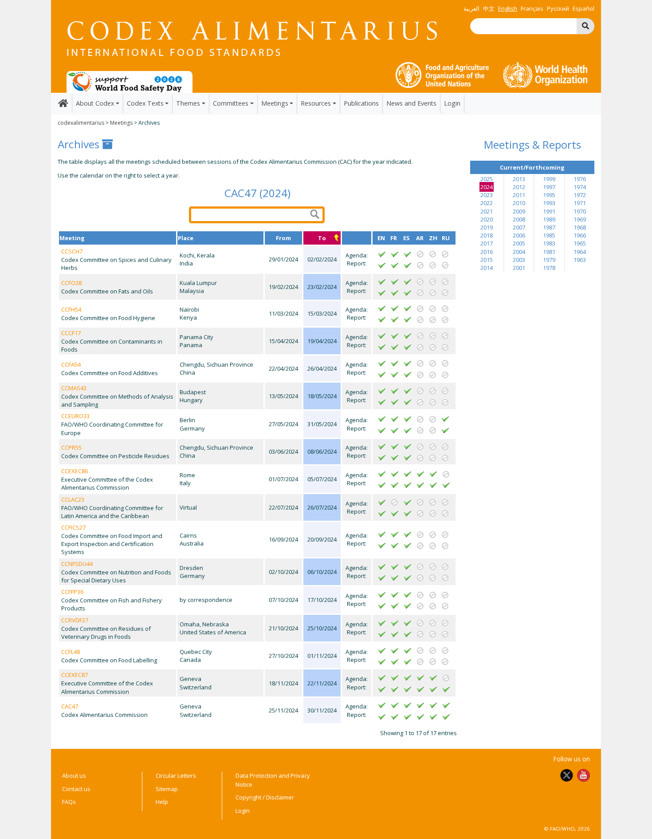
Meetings (121, 123)
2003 (519, 260)
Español (583, 8)
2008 (519, 219)
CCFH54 (71, 309)
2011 (519, 195)
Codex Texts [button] (145, 103)
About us (74, 776)
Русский (558, 8)
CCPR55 (71, 447)
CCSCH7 (71, 251)
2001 (519, 268)
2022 (486, 203)
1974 (579, 187)
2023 (486, 195)
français (532, 8)
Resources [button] (316, 103)
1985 (549, 235)
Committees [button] (230, 103)
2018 (486, 235)
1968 (579, 227)
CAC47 (69, 706)
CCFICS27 (73, 527)
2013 (519, 179)
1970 (579, 211)
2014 (486, 268)
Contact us (76, 789)
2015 (486, 260)
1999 (549, 179)
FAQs (69, 802)
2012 (519, 187)
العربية (471, 8)
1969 (579, 219)
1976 (579, 179)
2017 (486, 243)
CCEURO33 (75, 416)
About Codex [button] (95, 103)
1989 (549, 219)
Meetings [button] (274, 103)
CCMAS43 (73, 388)
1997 (549, 187)
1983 (549, 243)
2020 (486, 219)
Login (452, 103)
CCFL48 (70, 652)
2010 (519, 203)
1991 (549, 211)
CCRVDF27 (74, 620)
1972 (579, 195)
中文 (489, 8)
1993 (549, 203)
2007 (519, 227)
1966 (579, 235)
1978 (549, 268)
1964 (579, 252)
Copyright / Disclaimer (265, 797)
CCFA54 (71, 364)
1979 (549, 260)
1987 (549, 227)
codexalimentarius (81, 123)
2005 (519, 243)
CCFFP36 (72, 592)
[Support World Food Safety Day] (129, 81)
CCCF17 (71, 333)
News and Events (411, 103)
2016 (486, 252)
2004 (519, 252)
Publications (361, 103)
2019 (486, 227)
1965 (579, 243)
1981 (549, 252)
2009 (519, 211)
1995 (549, 195)
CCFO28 (71, 283)
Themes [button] (188, 103)
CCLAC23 (72, 499)
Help (162, 802)
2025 (486, 179)
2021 (486, 211)
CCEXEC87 (74, 675)
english (507, 8)
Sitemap (167, 789)
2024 (486, 187)
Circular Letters (176, 776)
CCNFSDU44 (77, 564)
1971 (579, 203)
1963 (579, 260)
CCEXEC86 (74, 471)
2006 (519, 235)
